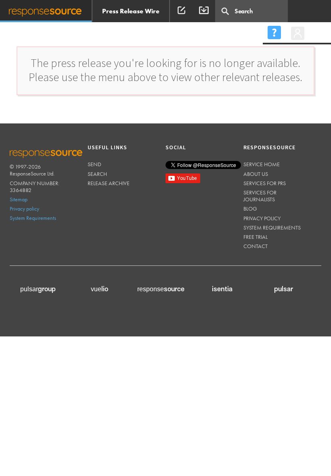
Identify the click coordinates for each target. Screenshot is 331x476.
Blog (250, 208)
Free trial (255, 236)
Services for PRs (264, 183)
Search (97, 173)
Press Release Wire (130, 11)
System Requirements (33, 217)
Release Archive (109, 183)
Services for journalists (260, 196)
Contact (255, 246)
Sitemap (18, 199)
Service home (261, 164)
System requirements (272, 227)
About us (255, 173)
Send (94, 164)
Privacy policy (24, 208)
